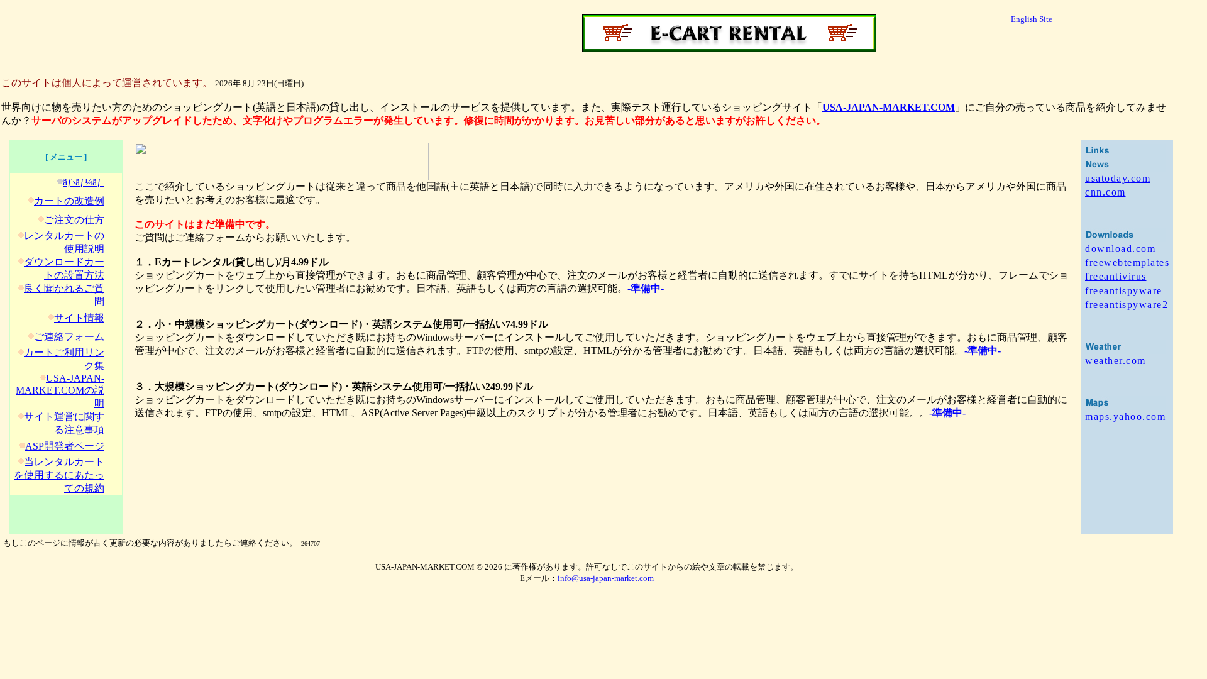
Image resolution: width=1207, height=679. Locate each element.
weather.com (1115, 360)
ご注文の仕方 (74, 219)
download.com (1120, 248)
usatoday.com (1117, 178)
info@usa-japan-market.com (606, 578)
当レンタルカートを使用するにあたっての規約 (59, 475)
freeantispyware (1123, 290)
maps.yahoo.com (1125, 416)
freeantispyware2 (1126, 304)
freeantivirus (1116, 276)
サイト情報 (79, 317)
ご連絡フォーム (69, 336)
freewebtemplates (1127, 262)
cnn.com (1105, 192)
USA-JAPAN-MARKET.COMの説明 (60, 391)
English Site (1031, 19)
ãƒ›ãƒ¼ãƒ (83, 182)
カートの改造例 (69, 201)
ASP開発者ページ (64, 446)
